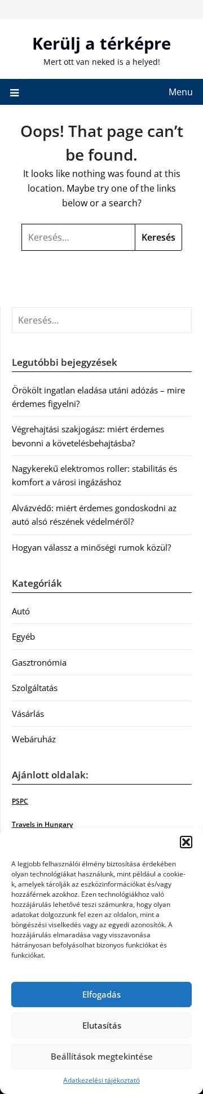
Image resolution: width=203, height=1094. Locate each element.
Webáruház (34, 739)
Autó (21, 611)
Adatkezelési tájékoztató (101, 1080)
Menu (181, 92)
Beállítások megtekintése (102, 1056)
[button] (186, 842)
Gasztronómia (39, 662)
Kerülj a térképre (101, 43)
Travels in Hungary (42, 824)
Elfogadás (101, 994)
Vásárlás (28, 713)
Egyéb (23, 636)
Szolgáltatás (35, 687)
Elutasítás (101, 1025)
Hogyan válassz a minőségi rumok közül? (91, 547)
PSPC (20, 801)
